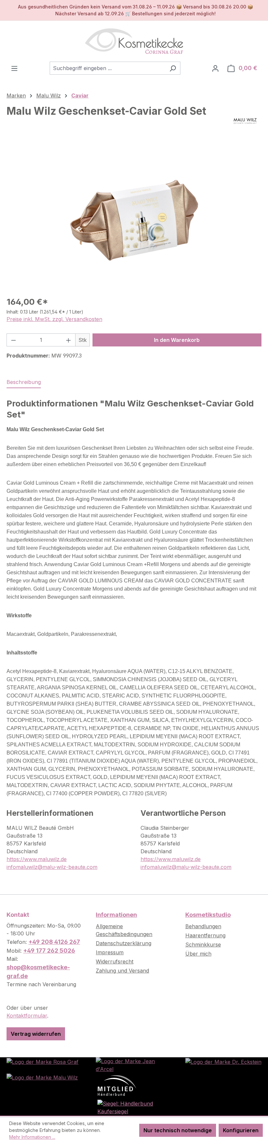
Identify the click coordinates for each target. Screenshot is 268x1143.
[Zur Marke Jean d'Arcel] (134, 1064)
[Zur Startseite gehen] (134, 41)
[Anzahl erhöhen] (68, 339)
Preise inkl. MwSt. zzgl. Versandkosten (54, 319)
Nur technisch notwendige (177, 1130)
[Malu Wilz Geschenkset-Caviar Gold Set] (134, 220)
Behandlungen (203, 926)
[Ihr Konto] (215, 68)
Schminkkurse (203, 944)
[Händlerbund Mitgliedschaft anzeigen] (117, 1085)
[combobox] (107, 68)
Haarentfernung (205, 935)
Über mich (198, 953)
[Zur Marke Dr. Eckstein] (223, 1061)
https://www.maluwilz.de (37, 859)
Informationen (116, 914)
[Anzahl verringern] (13, 339)
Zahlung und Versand (122, 970)
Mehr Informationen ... (32, 1137)
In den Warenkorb (177, 340)
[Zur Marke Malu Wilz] (42, 1077)
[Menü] (14, 68)
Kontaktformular (27, 1015)
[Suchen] (172, 68)
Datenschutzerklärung (123, 943)
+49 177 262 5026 (49, 950)
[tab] (24, 382)
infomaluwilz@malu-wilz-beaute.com (52, 867)
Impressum (110, 952)
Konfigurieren (241, 1130)
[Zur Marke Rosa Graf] (42, 1061)
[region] (134, 220)
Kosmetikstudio (208, 914)
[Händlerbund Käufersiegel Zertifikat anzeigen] (134, 1107)
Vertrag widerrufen (36, 1034)
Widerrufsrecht (114, 961)
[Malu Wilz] (245, 121)
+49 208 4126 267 (54, 941)
